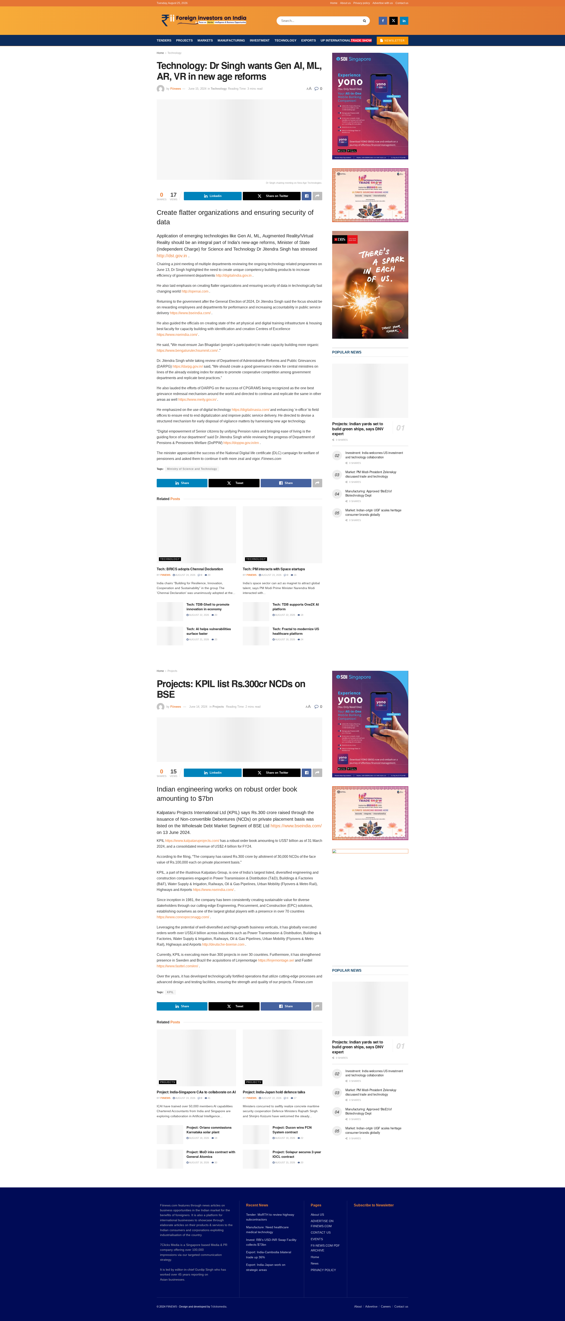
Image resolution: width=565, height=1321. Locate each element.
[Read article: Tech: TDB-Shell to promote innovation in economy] (170, 611)
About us (345, 3)
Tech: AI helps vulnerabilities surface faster (208, 631)
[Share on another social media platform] (317, 196)
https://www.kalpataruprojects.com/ (192, 841)
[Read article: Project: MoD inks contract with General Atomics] (170, 1159)
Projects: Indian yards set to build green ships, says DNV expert (357, 429)
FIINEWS (171, 1306)
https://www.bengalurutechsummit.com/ (187, 350)
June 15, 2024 (197, 88)
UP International (346, 40)
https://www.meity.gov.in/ (197, 399)
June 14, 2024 (198, 706)
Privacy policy (361, 3)
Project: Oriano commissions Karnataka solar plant (209, 1129)
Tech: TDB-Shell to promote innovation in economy (207, 606)
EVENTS (317, 1239)
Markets (205, 40)
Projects (184, 40)
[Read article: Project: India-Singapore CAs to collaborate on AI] (196, 1058)
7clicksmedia (218, 1306)
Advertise (371, 1306)
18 (301, 615)
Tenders (164, 40)
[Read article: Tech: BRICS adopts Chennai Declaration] (196, 534)
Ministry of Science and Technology (192, 469)
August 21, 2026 (198, 639)
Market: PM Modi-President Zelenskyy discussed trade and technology (370, 474)
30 (215, 1162)
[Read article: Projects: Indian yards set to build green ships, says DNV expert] (370, 391)
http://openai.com (195, 291)
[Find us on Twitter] (393, 21)
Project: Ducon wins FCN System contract (292, 1129)
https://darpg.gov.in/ (188, 366)
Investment (260, 40)
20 (208, 575)
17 (294, 1098)
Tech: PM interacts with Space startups (274, 568)
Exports (308, 40)
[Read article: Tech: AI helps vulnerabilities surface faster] (170, 636)
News (314, 1263)
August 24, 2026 (185, 575)
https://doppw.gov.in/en (241, 443)
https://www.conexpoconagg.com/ (183, 917)
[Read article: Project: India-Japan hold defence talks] (282, 1058)
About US (317, 1214)
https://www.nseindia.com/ (177, 334)
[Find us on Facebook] (383, 21)
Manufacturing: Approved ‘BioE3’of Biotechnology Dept (368, 493)
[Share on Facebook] (306, 196)
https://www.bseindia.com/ (190, 313)
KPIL (170, 992)
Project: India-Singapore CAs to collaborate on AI (196, 1091)
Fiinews (175, 88)
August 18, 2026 (285, 639)
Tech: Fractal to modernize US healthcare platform (296, 631)
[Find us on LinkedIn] (404, 21)
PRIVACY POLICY (323, 1270)
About (358, 1306)
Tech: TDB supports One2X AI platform (296, 606)
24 (301, 639)
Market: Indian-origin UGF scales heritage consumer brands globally (373, 512)
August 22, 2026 (198, 615)
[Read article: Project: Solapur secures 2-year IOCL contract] (256, 1159)
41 (208, 1098)
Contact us (402, 3)
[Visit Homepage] (204, 20)
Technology (285, 40)
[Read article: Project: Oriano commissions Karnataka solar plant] (170, 1134)
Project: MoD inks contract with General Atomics (210, 1154)
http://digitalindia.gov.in (234, 275)
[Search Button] (365, 20)
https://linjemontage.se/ (276, 960)
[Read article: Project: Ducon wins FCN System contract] (256, 1134)
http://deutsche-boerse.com (223, 944)
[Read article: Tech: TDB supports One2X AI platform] (256, 611)
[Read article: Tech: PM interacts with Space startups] (282, 534)
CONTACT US (321, 1232)
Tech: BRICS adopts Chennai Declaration (190, 568)
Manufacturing (231, 40)
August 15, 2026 (285, 1162)
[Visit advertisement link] (370, 285)
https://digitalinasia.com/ (250, 410)
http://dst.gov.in (172, 255)
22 (301, 1138)
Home (333, 3)
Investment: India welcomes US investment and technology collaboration (374, 454)
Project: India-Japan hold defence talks (274, 1091)
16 (294, 575)
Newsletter (394, 40)
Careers (386, 1306)
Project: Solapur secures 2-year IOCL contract (297, 1154)
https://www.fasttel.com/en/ (177, 966)
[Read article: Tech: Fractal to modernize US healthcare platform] (256, 636)
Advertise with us (383, 3)
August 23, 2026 (271, 575)
